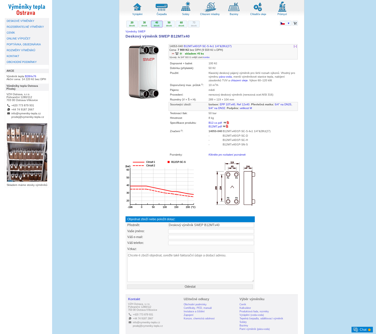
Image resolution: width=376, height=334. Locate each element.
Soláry (185, 14)
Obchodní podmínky (195, 304)
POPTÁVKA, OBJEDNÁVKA (24, 44)
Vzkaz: (132, 249)
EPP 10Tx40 (227, 104)
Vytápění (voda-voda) (252, 314)
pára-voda (225, 76)
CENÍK (11, 32)
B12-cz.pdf (216, 122)
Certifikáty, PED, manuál (198, 307)
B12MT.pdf (216, 126)
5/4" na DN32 (217, 108)
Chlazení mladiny (210, 14)
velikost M (246, 108)
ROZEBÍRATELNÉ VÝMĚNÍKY (25, 26)
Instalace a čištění (194, 311)
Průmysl (282, 14)
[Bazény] (234, 11)
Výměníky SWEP (136, 31)
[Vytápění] (137, 11)
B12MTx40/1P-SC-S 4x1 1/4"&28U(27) (208, 46)
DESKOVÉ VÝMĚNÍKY (20, 21)
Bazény (234, 14)
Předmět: (133, 225)
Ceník (243, 304)
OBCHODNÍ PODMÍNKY (22, 62)
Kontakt (134, 299)
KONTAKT (13, 56)
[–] (295, 46)
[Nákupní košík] (295, 23)
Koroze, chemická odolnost (199, 318)
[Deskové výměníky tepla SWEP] (27, 9)
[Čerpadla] (161, 11)
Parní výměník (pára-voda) (255, 329)
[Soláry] (185, 11)
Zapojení (188, 314)
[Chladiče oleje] (258, 11)
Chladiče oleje (258, 14)
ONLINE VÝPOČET (19, 38)
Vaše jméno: (136, 231)
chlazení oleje (239, 80)
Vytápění (137, 14)
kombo (206, 57)
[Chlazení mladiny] (209, 11)
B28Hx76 (30, 76)
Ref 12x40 (243, 104)
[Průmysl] (282, 11)
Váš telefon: (135, 242)
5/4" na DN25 (283, 104)
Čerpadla (162, 14)
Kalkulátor (245, 307)
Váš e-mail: (135, 237)
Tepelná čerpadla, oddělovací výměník (261, 318)
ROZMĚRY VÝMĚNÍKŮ (21, 50)
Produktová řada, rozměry (254, 311)
